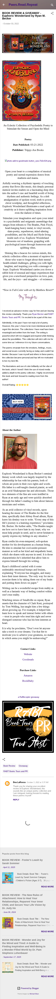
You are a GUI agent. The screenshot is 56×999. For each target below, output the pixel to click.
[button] (52, 14)
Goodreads (28, 659)
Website (28, 654)
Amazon (28, 675)
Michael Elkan (34, 994)
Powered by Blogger (29, 988)
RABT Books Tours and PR (15, 771)
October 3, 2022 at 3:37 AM (37, 782)
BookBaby (28, 680)
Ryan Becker (38, 314)
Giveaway (23, 766)
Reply (16, 800)
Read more (47, 886)
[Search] (52, 5)
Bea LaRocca (19, 782)
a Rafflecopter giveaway (28, 697)
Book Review (9, 766)
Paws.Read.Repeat (23, 4)
